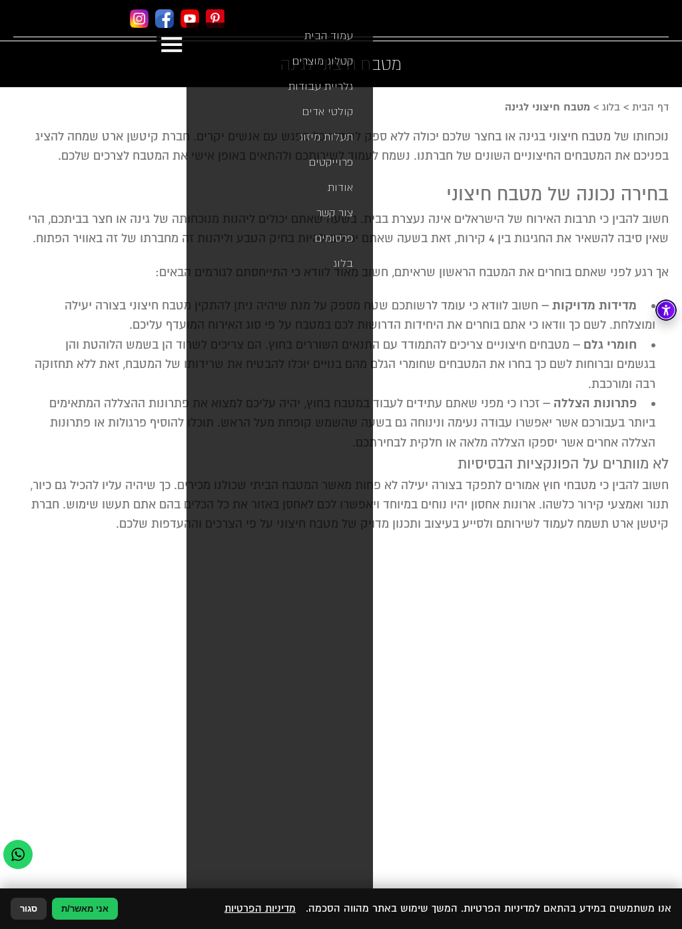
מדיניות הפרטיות (260, 908)
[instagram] (139, 20)
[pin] (215, 20)
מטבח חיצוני (580, 136)
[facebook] (164, 20)
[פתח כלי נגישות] (666, 310)
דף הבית (650, 107)
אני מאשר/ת (85, 909)
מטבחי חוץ (569, 485)
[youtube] (189, 20)
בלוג (611, 107)
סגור (28, 909)
